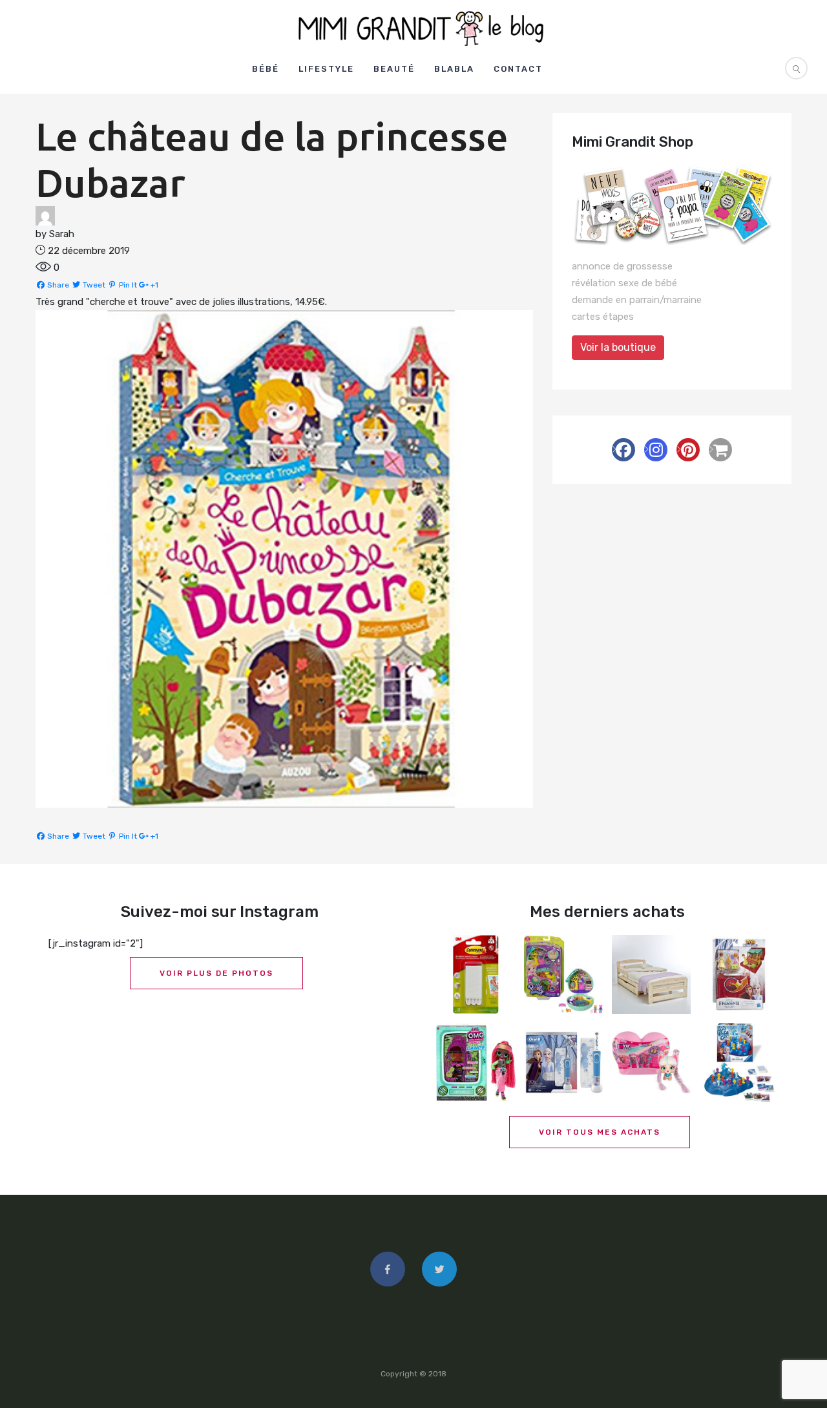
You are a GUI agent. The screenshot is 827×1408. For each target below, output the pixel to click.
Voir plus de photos (216, 973)
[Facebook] (623, 449)
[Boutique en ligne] (720, 449)
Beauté (394, 69)
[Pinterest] (688, 449)
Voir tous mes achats (599, 1132)
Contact (518, 69)
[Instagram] (655, 449)
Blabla (454, 69)
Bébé (265, 69)
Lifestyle (326, 69)
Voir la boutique (618, 347)
